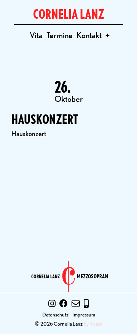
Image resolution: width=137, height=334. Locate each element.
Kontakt (89, 35)
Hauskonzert (44, 119)
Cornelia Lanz (45, 276)
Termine (59, 35)
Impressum (83, 314)
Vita (36, 35)
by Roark (93, 323)
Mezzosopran (92, 276)
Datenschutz (55, 314)
